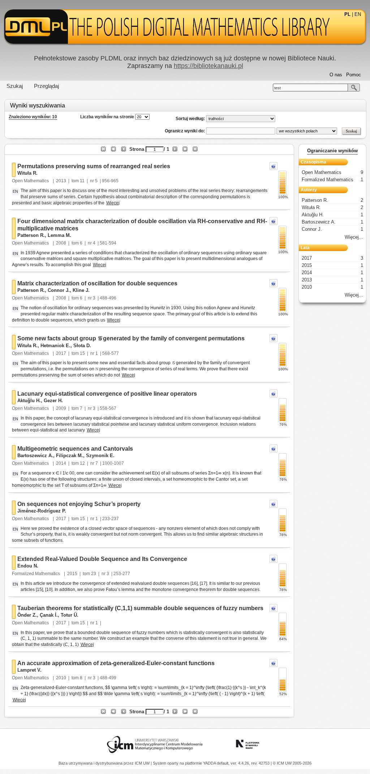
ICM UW (143, 763)
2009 (61, 408)
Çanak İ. (49, 615)
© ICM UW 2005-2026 (292, 763)
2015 (72, 573)
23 (93, 573)
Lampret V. (29, 670)
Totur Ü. (69, 615)
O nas (336, 74)
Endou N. (27, 566)
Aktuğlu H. (29, 400)
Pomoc (353, 74)
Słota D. (82, 345)
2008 (61, 243)
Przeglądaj (46, 86)
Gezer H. (53, 400)
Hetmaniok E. (55, 345)
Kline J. (81, 290)
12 (82, 463)
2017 (61, 353)
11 (82, 180)
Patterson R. (31, 235)
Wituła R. (27, 173)
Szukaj (15, 86)
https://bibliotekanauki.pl (208, 65)
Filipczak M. (69, 455)
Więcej (113, 202)
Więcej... (354, 237)
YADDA (210, 763)
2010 (61, 677)
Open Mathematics (31, 180)
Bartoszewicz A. (35, 455)
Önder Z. (27, 615)
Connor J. (59, 290)
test (277, 88)
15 (82, 353)
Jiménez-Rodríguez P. (41, 511)
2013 (61, 180)
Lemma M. (59, 235)
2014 (61, 463)
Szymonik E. (100, 455)
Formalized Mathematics (36, 573)
